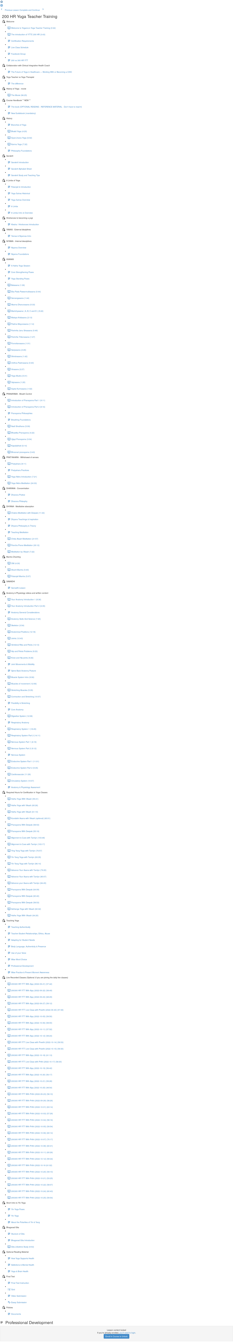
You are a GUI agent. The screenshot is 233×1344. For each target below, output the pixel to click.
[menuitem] (1, 6)
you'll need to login (127, 1332)
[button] (1, 2)
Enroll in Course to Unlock (116, 1336)
